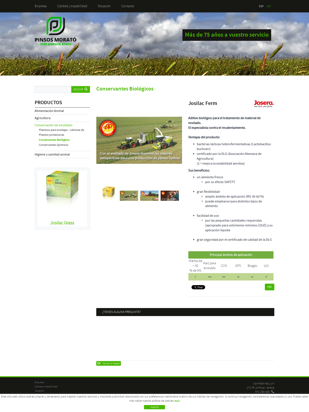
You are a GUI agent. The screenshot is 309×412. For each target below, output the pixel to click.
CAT (269, 6)
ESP (261, 6)
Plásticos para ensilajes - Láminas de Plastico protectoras (61, 132)
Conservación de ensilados (54, 125)
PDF (269, 287)
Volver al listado (111, 363)
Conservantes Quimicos (53, 145)
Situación (104, 6)
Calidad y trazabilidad (72, 6)
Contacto (127, 6)
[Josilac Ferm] (139, 140)
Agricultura (42, 118)
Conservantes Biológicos (54, 140)
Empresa (41, 6)
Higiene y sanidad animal (52, 154)
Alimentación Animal (49, 111)
